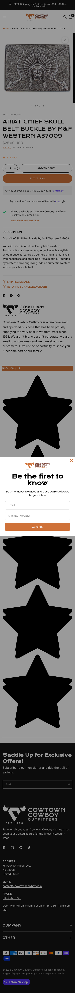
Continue (37, 526)
